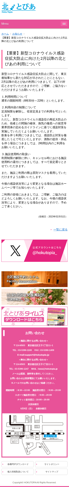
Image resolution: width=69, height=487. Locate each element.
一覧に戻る (60, 229)
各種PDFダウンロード (18, 464)
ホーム (5, 34)
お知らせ (17, 34)
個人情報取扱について (18, 471)
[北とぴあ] (18, 7)
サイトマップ (51, 471)
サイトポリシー (51, 464)
